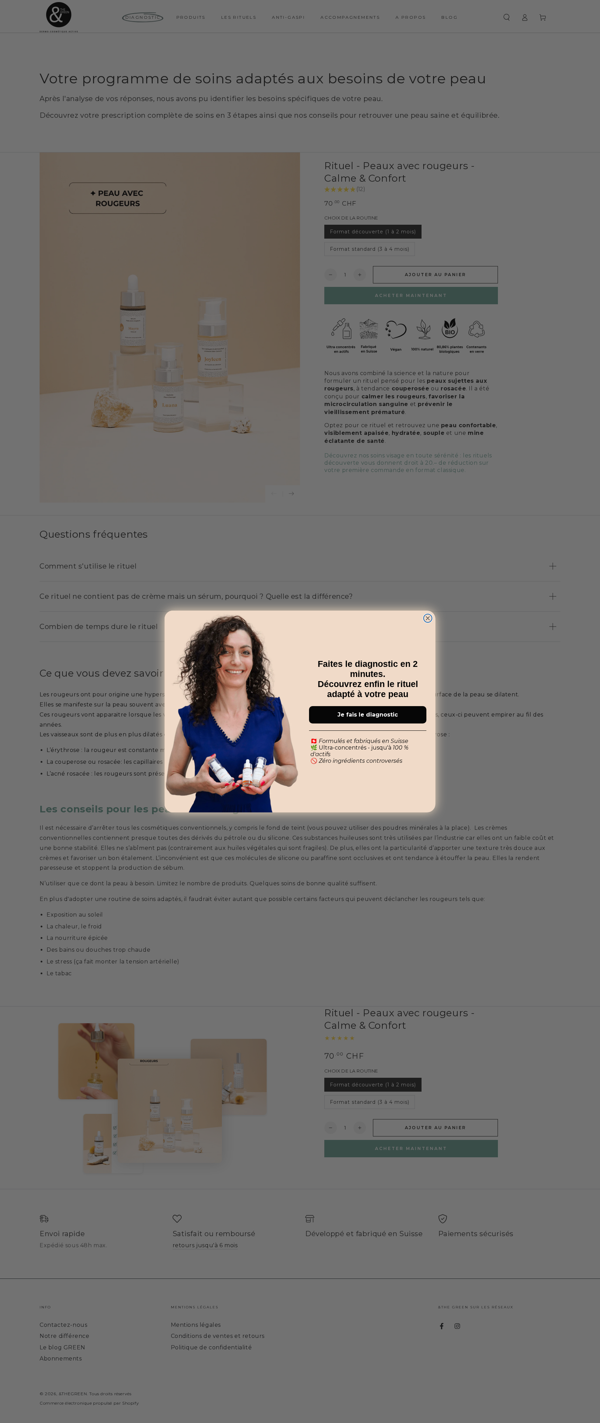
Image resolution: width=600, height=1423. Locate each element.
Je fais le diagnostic (368, 714)
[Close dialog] (428, 618)
